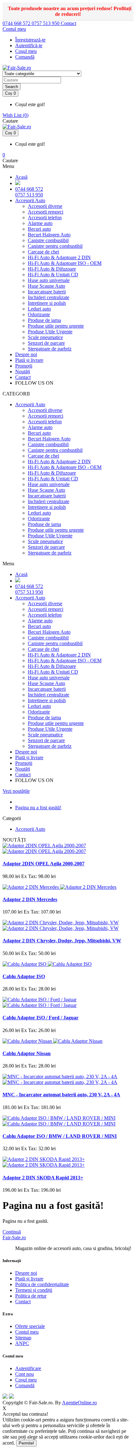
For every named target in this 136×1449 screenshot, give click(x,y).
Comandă (24, 1385)
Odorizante (39, 314)
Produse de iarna (44, 320)
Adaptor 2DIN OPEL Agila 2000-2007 (43, 863)
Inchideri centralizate (48, 297)
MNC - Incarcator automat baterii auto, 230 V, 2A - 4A (61, 1094)
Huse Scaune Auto (46, 286)
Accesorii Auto (30, 200)
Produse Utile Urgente (50, 331)
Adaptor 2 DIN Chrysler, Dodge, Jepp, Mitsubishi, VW (62, 940)
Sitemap (23, 1337)
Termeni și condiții (33, 1290)
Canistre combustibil (48, 240)
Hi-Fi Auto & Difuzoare (52, 269)
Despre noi (26, 354)
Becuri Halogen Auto (49, 234)
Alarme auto (40, 223)
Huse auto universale (49, 280)
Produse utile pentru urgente (56, 326)
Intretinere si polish (47, 303)
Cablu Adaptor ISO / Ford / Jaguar (40, 1017)
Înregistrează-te (30, 39)
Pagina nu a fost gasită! (38, 807)
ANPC (22, 1343)
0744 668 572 (17, 23)
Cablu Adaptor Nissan (27, 1053)
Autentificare (28, 1368)
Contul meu (27, 1332)
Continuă (12, 1231)
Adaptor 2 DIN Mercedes (30, 899)
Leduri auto (39, 308)
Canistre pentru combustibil (55, 246)
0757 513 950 (46, 23)
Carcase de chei (43, 251)
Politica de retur (30, 1295)
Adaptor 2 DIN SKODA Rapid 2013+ (43, 1177)
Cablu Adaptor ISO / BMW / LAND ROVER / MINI (60, 1136)
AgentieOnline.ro (79, 1402)
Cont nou (24, 1374)
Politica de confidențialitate (42, 1284)
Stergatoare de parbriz (49, 348)
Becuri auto (39, 229)
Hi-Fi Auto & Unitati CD (53, 274)
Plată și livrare (29, 360)
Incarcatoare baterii (47, 291)
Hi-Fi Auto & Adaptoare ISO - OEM (65, 263)
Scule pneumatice (45, 337)
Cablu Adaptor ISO (24, 976)
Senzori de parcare (46, 343)
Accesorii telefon (45, 217)
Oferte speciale (30, 1326)
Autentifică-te (28, 45)
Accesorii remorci (45, 212)
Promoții (23, 366)
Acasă (21, 177)
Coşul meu (26, 51)
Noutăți (22, 371)
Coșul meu (26, 1379)
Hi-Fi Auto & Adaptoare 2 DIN (59, 257)
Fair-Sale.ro (14, 1237)
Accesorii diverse (45, 206)
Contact (68, 23)
